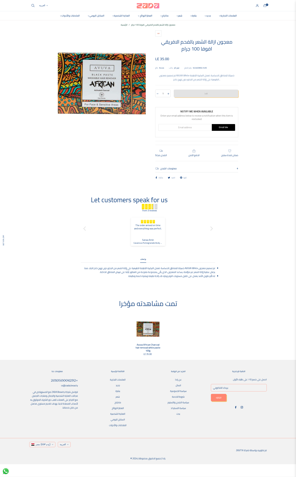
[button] (33, 5)
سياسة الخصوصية (178, 391)
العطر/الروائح (118, 408)
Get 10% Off (3, 240)
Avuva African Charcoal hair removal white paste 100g (148, 347)
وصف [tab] (143, 259)
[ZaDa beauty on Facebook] (235, 407)
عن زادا (178, 379)
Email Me (223, 127)
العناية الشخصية (117, 414)
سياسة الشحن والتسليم (178, 402)
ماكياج (118, 402)
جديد (118, 385)
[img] (149, 207)
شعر (118, 396)
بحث (178, 414)
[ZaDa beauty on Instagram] (242, 407)
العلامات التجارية (117, 379)
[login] (257, 5)
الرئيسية (124, 24)
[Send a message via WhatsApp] (6, 471)
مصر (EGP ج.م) (43, 444)
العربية (42, 5)
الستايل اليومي (118, 419)
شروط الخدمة (178, 396)
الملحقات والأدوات (117, 425)
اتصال (178, 385)
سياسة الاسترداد (178, 408)
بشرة (117, 391)
